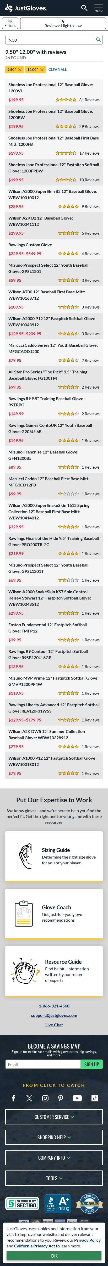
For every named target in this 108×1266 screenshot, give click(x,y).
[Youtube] (77, 1098)
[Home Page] (26, 8)
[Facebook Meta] (13, 1098)
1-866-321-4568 (54, 1005)
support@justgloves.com (54, 1015)
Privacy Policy (87, 1239)
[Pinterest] (60, 1098)
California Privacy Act (34, 1245)
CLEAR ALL (57, 69)
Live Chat (54, 1024)
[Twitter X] (29, 1098)
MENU (100, 9)
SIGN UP (91, 1064)
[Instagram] (45, 1098)
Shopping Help (51, 1137)
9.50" (11, 69)
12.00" (32, 69)
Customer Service (52, 1116)
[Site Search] (83, 8)
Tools (51, 1178)
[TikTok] (94, 1098)
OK (54, 1256)
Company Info (51, 1157)
